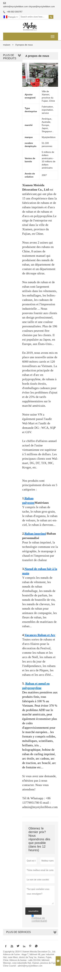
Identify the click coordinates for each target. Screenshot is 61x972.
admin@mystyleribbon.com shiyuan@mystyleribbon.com (29, 6)
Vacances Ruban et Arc (40, 635)
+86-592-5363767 (14, 12)
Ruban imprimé (35, 533)
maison (6, 44)
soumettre (33, 911)
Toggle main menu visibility (52, 36)
